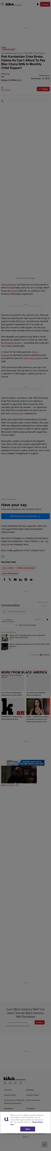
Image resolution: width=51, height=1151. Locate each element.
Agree (28, 1129)
